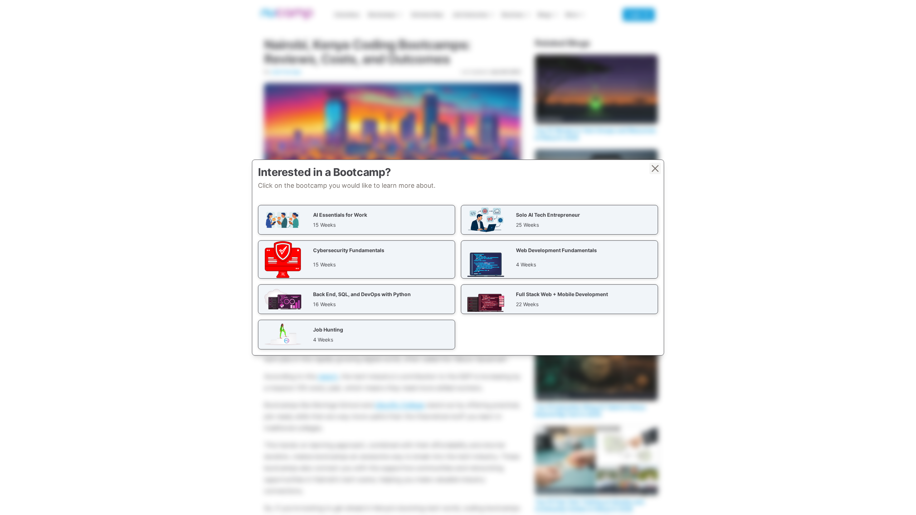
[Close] (655, 168)
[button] (356, 220)
